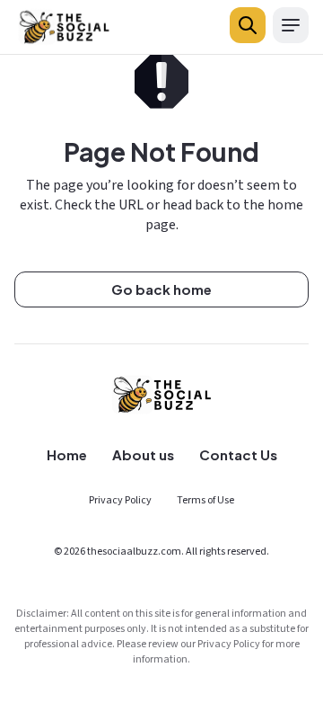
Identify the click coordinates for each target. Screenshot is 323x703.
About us (143, 454)
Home (67, 454)
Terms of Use (205, 500)
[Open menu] (291, 25)
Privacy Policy (120, 500)
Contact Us (238, 454)
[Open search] (248, 25)
